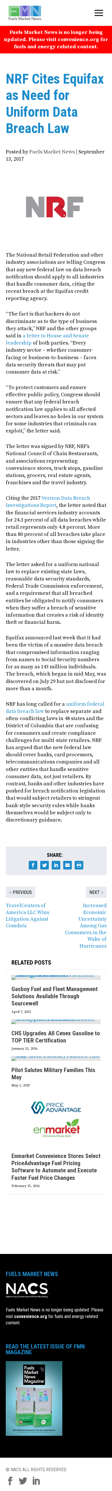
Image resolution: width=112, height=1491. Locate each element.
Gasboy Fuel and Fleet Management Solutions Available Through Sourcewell (54, 996)
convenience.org (30, 1316)
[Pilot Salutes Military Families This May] (56, 1058)
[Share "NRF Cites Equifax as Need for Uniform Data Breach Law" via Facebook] (33, 865)
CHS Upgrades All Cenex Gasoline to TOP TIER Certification (55, 1037)
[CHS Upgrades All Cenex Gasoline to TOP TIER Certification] (56, 1021)
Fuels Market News (52, 152)
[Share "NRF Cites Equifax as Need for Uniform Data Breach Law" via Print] (79, 865)
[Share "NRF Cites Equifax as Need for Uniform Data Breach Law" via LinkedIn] (56, 865)
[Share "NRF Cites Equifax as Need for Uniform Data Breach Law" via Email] (67, 865)
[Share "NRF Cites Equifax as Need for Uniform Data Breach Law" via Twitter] (44, 865)
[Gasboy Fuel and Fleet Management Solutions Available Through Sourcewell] (56, 977)
